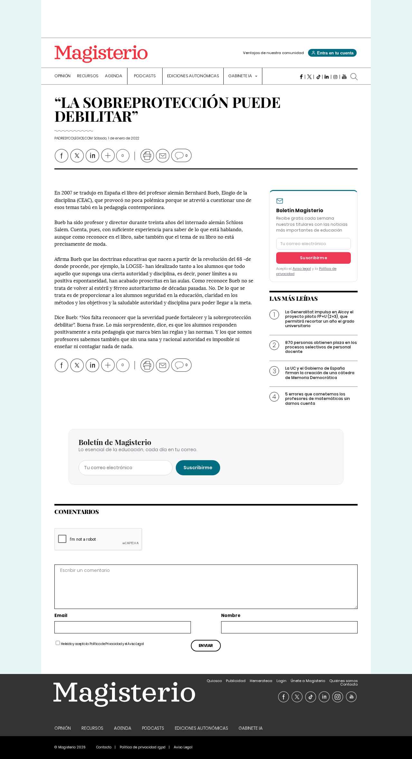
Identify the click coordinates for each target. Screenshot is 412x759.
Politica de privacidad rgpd (142, 747)
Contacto (349, 684)
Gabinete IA (240, 76)
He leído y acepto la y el (102, 643)
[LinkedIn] (327, 76)
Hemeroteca (261, 680)
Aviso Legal (135, 643)
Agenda (113, 76)
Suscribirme (313, 258)
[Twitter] (309, 76)
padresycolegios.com (73, 138)
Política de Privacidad (105, 643)
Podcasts (145, 76)
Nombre (230, 615)
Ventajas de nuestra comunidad (273, 52)
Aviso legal (302, 268)
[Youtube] (344, 76)
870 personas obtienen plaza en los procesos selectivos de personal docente (321, 347)
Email (60, 615)
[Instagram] (335, 76)
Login (281, 680)
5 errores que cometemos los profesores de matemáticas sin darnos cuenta (317, 398)
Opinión (62, 76)
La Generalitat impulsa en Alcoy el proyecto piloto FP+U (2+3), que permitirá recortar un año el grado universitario (319, 318)
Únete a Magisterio (308, 680)
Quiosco (214, 680)
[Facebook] (300, 76)
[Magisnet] (101, 54)
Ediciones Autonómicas (193, 76)
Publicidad (236, 680)
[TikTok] (318, 76)
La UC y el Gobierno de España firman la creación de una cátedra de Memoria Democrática (319, 372)
